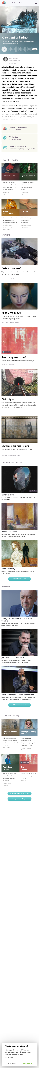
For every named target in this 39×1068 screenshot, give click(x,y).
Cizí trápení (8, 399)
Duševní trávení (11, 268)
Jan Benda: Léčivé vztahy (13, 658)
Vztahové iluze (9, 176)
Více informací (9, 1057)
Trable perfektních (8, 212)
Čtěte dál (6, 235)
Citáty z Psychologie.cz (20, 799)
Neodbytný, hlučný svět (28, 732)
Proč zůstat (25, 211)
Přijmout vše (27, 1063)
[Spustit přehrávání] (4, 49)
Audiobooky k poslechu (12, 463)
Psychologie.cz (4, 3)
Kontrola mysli (8, 495)
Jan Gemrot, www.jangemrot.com (14, 31)
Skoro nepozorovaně (14, 357)
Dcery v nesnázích (9, 532)
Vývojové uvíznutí (28, 176)
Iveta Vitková (13, 58)
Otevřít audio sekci (19, 579)
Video (28, 3)
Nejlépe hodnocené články (19, 793)
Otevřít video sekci (19, 705)
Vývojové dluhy (8, 569)
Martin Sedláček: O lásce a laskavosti (18, 695)
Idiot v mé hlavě (11, 312)
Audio (21, 3)
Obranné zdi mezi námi (15, 445)
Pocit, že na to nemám (8, 768)
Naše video (6, 586)
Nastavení (12, 1063)
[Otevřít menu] (36, 2)
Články (14, 3)
